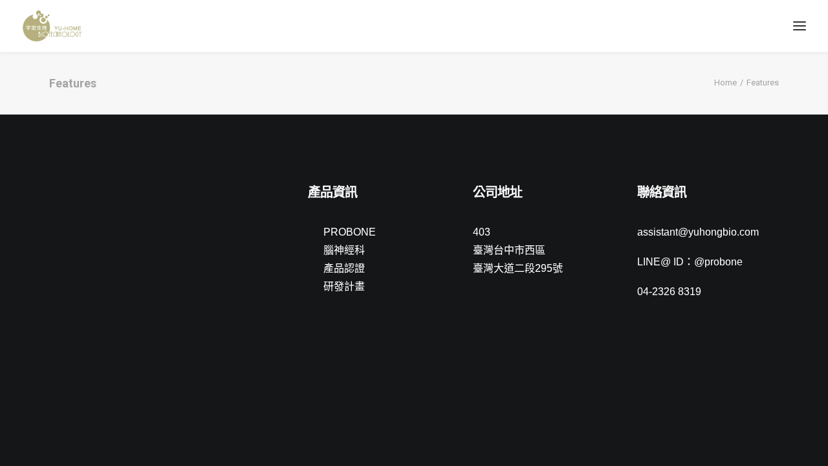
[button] (55, 194)
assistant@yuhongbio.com (698, 232)
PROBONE (349, 232)
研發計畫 (344, 286)
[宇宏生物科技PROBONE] (52, 26)
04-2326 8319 (669, 291)
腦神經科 (344, 250)
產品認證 (344, 268)
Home (725, 82)
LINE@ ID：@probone (690, 261)
